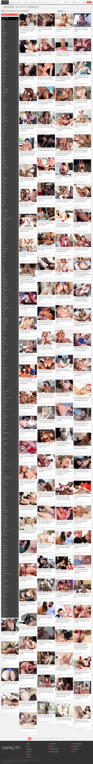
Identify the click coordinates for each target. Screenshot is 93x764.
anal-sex (3, 323)
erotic (3, 213)
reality (3, 135)
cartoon (3, 235)
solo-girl (3, 502)
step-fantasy (4, 565)
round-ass (4, 195)
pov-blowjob (4, 228)
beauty (3, 113)
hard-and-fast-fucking (6, 218)
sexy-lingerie (4, 444)
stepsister (4, 314)
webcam (3, 434)
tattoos (3, 269)
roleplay (3, 163)
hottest (3, 532)
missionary (4, 40)
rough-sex (4, 110)
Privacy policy (75, 749)
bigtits (3, 381)
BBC (3, 97)
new (3, 173)
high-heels (4, 439)
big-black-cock (5, 301)
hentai (3, 238)
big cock (3, 50)
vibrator (3, 485)
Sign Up (89, 2)
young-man (4, 527)
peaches (3, 480)
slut (2, 140)
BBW (3, 147)
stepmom (4, 152)
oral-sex (3, 422)
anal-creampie (5, 580)
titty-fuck (3, 379)
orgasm (3, 85)
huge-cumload (5, 557)
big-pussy (4, 512)
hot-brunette (4, 570)
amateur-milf (4, 535)
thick (3, 430)
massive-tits (4, 281)
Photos (20, 2)
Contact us (52, 746)
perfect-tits (4, 108)
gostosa (3, 200)
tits (2, 474)
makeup (3, 371)
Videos (13, 2)
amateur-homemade (6, 397)
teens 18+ (4, 333)
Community (77, 2)
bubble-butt (4, 279)
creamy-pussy (4, 416)
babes (3, 47)
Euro (3, 366)
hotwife (3, 341)
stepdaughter (4, 552)
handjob (3, 82)
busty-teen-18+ (5, 540)
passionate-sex (5, 283)
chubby (3, 185)
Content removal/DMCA (77, 743)
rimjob (3, 555)
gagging (3, 359)
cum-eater (4, 469)
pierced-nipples (5, 591)
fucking (3, 253)
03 (36, 739)
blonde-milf (4, 324)
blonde (3, 29)
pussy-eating (4, 168)
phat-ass (3, 376)
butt (2, 148)
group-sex (4, 429)
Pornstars (29, 751)
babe (3, 69)
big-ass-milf (4, 437)
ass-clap (3, 606)
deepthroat (4, 59)
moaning (3, 95)
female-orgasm (5, 248)
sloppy (3, 288)
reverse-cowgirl (5, 54)
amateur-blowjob (5, 432)
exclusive (4, 497)
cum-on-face (4, 354)
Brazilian (3, 575)
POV (3, 45)
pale (3, 542)
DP (2, 334)
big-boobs (4, 34)
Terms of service (76, 746)
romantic (3, 588)
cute (3, 150)
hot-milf (3, 223)
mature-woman (5, 484)
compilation (4, 357)
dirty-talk (3, 278)
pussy (3, 273)
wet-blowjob (4, 211)
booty (3, 27)
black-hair (4, 503)
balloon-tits (4, 495)
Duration (77, 11)
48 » (63, 739)
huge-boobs (4, 284)
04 (40, 739)
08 (53, 739)
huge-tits (3, 122)
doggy (3, 205)
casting (3, 361)
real (2, 389)
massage (4, 256)
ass (2, 74)
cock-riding (4, 605)
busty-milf (4, 203)
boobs (3, 407)
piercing (3, 572)
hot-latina (4, 603)
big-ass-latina (4, 367)
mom (3, 255)
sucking (3, 543)
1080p (3, 112)
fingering (3, 128)
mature (3, 190)
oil (2, 263)
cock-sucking (4, 296)
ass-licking (4, 523)
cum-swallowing (5, 494)
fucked (3, 465)
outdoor (3, 261)
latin (3, 440)
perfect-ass (4, 102)
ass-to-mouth (4, 424)
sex (2, 193)
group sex (4, 304)
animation (4, 500)
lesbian (3, 155)
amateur (3, 22)
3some (3, 396)
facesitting (4, 230)
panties (3, 598)
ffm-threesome (5, 610)
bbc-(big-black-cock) (6, 573)
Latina (3, 55)
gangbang (4, 489)
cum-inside (4, 522)
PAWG (3, 132)
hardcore (4, 42)
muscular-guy (4, 318)
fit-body (3, 240)
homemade (4, 49)
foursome (4, 490)
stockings (4, 79)
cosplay (3, 369)
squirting (3, 226)
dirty (3, 470)
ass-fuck (3, 196)
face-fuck (4, 412)
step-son (3, 472)
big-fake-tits (4, 533)
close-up (3, 201)
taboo (3, 143)
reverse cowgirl (5, 351)
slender (3, 462)
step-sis (3, 445)
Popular (71, 11)
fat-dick (3, 291)
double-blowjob (5, 401)
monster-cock (4, 286)
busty (3, 62)
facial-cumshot (5, 210)
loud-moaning (4, 608)
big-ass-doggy (5, 525)
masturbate (4, 427)
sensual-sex (4, 563)
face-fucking (4, 220)
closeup (3, 578)
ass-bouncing (4, 191)
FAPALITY (11, 748)
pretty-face (4, 186)
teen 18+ (3, 118)
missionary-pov (5, 550)
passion (3, 180)
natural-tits (4, 64)
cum (3, 206)
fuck (3, 583)
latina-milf (4, 582)
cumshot (3, 30)
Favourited (82, 11)
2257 (74, 751)
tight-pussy (4, 160)
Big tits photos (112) (33, 7)
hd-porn (3, 158)
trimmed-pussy (5, 167)
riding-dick (4, 374)
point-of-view (4, 215)
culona (3, 188)
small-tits (3, 236)
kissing (3, 328)
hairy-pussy (4, 352)
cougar (3, 293)
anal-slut (3, 482)
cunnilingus (4, 294)
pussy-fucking (4, 142)
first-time (3, 425)
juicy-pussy (4, 372)
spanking (4, 499)
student (3, 616)
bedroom (4, 392)
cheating (3, 177)
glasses (3, 362)
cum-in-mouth (4, 89)
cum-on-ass (4, 309)
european (4, 339)
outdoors (3, 172)
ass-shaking (4, 475)
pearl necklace (5, 377)
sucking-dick (4, 613)
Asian (3, 153)
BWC (3, 347)
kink (3, 447)
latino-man (4, 460)
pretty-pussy (4, 344)
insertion (3, 80)
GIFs (27, 2)
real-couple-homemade (6, 477)
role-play (3, 508)
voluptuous (4, 421)
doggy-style (4, 117)
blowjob (3, 21)
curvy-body (4, 251)
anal (3, 77)
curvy (3, 87)
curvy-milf (4, 450)
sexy (3, 84)
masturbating (4, 596)
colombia (4, 221)
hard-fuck (4, 528)
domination (4, 417)
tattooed (3, 404)
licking (3, 349)
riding (3, 52)
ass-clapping (4, 452)
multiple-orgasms (5, 391)
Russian (3, 157)
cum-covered (4, 518)
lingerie (3, 115)
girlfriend (3, 298)
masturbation (4, 120)
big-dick (3, 70)
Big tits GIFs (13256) (8, 7)
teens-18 (3, 216)
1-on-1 (3, 175)
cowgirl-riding (4, 517)
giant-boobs (4, 402)
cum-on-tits (4, 165)
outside (3, 577)
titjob (3, 170)
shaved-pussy (4, 90)
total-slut (3, 600)
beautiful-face (4, 178)
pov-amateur (4, 520)
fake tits (3, 611)
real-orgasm (4, 145)
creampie (4, 57)
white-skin (4, 568)
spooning (4, 601)
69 (2, 513)
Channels (29, 757)
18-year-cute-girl (5, 586)
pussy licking (4, 553)
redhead (3, 107)
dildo (3, 336)
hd (2, 100)
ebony (3, 231)
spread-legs (4, 125)
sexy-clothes (4, 590)
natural (3, 331)
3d (2, 435)
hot (2, 243)
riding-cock (4, 329)
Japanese (4, 260)
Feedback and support (54, 749)
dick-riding (4, 595)
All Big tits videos (5, 14)
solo (3, 419)
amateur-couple (5, 319)
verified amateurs (5, 308)
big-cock (3, 39)
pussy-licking (4, 65)
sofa (3, 356)
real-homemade (5, 510)
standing (3, 414)
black (3, 346)
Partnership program (54, 751)
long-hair (4, 225)
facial (3, 127)
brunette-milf (4, 545)
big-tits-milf (4, 479)
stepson (3, 311)
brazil (3, 411)
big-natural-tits (5, 92)
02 (33, 739)
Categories (33, 2)
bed (2, 208)
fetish (3, 246)
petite (3, 138)
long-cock (4, 343)
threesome (4, 103)
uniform (3, 276)
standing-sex (4, 548)
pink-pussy (4, 338)
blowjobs (4, 459)
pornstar (3, 60)
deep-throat (4, 105)
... (59, 739)
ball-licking (4, 394)
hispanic (3, 558)
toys (3, 123)
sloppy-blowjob (5, 299)
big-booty (4, 72)
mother (3, 593)
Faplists (42, 2)
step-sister (4, 233)
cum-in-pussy (4, 457)
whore (3, 467)
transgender (4, 515)
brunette (3, 24)
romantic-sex (4, 547)
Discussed (88, 11)
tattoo (3, 133)
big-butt (3, 67)
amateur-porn (4, 562)
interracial (4, 75)
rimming (3, 303)
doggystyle (4, 32)
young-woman (5, 306)
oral (2, 487)
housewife (4, 326)
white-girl (4, 250)
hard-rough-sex (5, 274)
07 (50, 739)
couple (3, 198)
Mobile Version (53, 743)
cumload (3, 406)
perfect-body (4, 245)
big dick (3, 454)
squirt (3, 382)
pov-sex (3, 399)
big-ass (3, 35)
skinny (3, 268)
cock (3, 537)
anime (3, 387)
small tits (3, 271)
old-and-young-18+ (6, 530)
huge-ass (4, 162)
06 (46, 739)
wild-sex (3, 364)
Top (67, 11)
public (3, 137)
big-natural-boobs (5, 464)
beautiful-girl (4, 615)
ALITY (5, 2)
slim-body (4, 538)
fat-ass (3, 264)
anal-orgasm (4, 585)
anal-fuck (4, 560)
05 (43, 739)
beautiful (3, 505)
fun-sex (3, 567)
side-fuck (4, 492)
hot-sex (3, 449)
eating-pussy (4, 442)
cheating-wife (4, 507)
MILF (3, 37)
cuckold (3, 313)
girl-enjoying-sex (5, 289)
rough (3, 99)
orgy (3, 386)
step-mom (4, 182)
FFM (3, 316)
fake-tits (3, 94)
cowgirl (3, 44)
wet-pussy (4, 130)
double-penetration (6, 409)
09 (56, 739)
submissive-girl (5, 321)
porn (3, 25)
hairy (3, 455)
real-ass (3, 241)
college (3, 384)
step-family (4, 183)
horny (3, 266)
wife (3, 258)
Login (84, 2)
